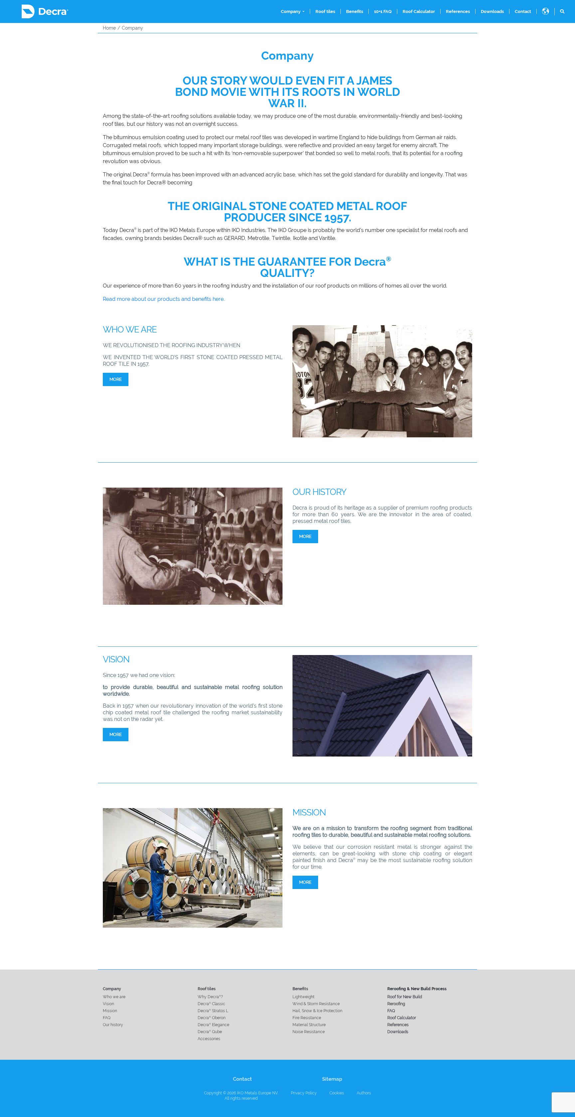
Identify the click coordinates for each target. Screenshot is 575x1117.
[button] (546, 11)
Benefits (354, 11)
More (115, 379)
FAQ (106, 1017)
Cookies (336, 1093)
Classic (211, 1004)
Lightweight (303, 997)
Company (112, 989)
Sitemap (332, 1079)
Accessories (209, 1038)
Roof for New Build (404, 997)
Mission (110, 1010)
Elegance (213, 1024)
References (458, 11)
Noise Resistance (308, 1031)
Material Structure (309, 1024)
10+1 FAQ (383, 11)
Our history (113, 1024)
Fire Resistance (306, 1017)
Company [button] (291, 11)
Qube (210, 1031)
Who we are (114, 997)
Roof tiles (325, 11)
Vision (108, 1004)
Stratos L (213, 1010)
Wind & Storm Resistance (316, 1004)
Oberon (212, 1017)
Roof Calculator (419, 11)
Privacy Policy (304, 1093)
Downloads (492, 11)
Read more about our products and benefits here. (164, 299)
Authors (364, 1093)
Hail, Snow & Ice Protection (317, 1010)
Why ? (210, 997)
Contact (523, 11)
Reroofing (396, 1004)
